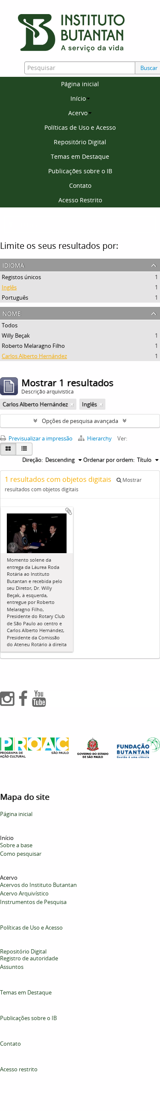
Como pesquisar (20, 853)
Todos (9, 325)
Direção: (32, 460)
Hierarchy (99, 438)
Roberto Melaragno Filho (33, 346)
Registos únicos (21, 277)
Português (15, 297)
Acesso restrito (19, 1069)
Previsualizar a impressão (40, 438)
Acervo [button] (77, 113)
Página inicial (80, 84)
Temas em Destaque (80, 156)
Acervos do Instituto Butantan (38, 885)
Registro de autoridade (29, 958)
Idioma (13, 264)
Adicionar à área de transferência (68, 511)
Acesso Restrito (80, 200)
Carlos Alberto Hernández (34, 356)
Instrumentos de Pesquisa (33, 902)
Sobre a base (16, 845)
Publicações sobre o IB (80, 171)
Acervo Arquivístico (24, 893)
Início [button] (78, 98)
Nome (12, 312)
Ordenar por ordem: (108, 460)
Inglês (9, 287)
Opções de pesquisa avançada (80, 421)
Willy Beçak (16, 335)
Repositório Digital (80, 142)
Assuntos (11, 967)
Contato (80, 185)
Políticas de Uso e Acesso (80, 127)
